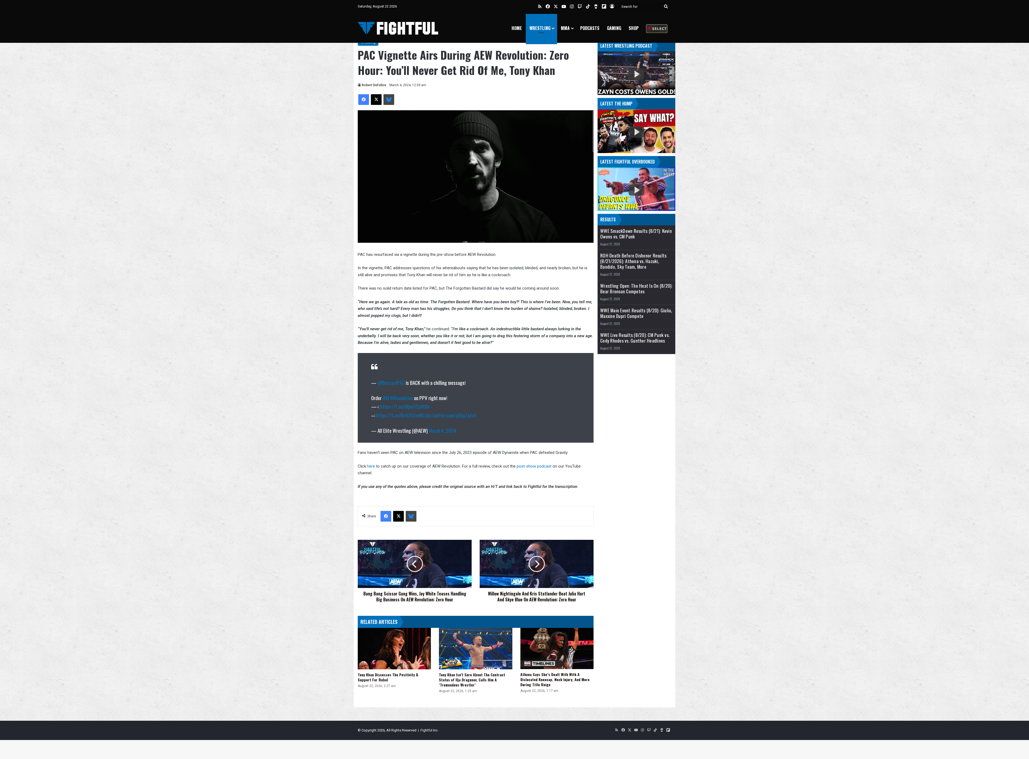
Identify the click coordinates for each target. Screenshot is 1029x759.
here (371, 466)
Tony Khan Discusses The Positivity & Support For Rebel (388, 677)
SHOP (634, 28)
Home (517, 28)
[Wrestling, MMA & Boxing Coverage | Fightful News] (398, 28)
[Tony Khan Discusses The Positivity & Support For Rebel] (394, 648)
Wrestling (540, 28)
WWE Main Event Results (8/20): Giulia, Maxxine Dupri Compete (636, 313)
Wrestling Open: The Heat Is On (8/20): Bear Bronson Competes (636, 288)
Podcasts (589, 28)
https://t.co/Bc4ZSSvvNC (400, 415)
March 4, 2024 (442, 430)
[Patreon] (656, 28)
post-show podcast (534, 466)
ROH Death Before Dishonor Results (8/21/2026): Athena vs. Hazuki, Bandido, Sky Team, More (633, 261)
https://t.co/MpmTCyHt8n (405, 406)
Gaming (614, 28)
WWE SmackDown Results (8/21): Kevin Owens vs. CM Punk (636, 233)
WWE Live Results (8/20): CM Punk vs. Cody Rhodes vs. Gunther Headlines (634, 337)
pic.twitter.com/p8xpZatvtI (451, 415)
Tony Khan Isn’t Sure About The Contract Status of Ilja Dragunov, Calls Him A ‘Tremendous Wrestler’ (472, 680)
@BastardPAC (391, 382)
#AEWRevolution (398, 397)
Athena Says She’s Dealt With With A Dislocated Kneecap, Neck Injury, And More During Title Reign (555, 679)
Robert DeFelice (374, 85)
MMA (565, 28)
